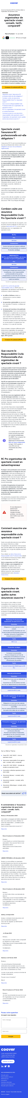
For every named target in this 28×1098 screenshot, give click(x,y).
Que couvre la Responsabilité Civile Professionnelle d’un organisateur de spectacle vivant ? (12, 105)
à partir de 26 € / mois (14, 716)
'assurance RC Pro (11, 226)
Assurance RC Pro (10, 10)
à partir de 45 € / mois (14, 690)
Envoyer (10, 1036)
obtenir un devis (8, 1061)
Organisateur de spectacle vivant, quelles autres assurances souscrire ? (14, 118)
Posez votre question (9, 1012)
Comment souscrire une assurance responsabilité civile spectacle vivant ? (13, 114)
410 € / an (14, 642)
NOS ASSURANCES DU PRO (8, 1072)
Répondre (4, 829)
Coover (3, 10)
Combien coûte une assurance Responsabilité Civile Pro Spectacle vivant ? (12, 100)
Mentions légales (5, 1094)
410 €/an (14, 264)
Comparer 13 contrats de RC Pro (14, 87)
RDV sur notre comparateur (17, 442)
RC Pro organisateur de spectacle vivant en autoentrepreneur (13, 110)
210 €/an (14, 240)
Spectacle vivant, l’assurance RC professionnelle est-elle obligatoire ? (12, 95)
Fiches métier (20, 10)
